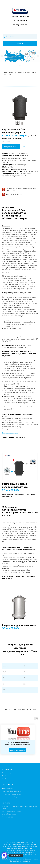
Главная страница (8, 72)
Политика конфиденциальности (11, 791)
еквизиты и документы (9, 773)
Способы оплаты (6, 779)
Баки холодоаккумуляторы (25, 72)
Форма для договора (7, 788)
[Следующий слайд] (38, 56)
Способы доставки (7, 776)
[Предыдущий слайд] (2, 56)
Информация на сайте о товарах (11, 794)
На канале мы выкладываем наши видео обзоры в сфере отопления (17, 743)
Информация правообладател (10, 797)
